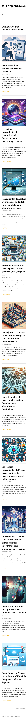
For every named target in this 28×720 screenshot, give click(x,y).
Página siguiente (21, 708)
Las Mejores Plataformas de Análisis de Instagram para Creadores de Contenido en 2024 (13, 337)
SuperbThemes (5, 718)
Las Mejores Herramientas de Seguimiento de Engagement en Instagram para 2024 (12, 135)
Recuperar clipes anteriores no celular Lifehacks (12, 68)
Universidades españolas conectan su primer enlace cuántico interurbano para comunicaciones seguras (13, 542)
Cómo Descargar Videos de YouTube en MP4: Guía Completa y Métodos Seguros (14, 678)
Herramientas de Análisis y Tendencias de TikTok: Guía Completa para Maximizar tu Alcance (14, 203)
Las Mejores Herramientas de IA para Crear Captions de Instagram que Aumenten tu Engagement (14, 473)
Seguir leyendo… (6, 91)
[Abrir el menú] (3, 15)
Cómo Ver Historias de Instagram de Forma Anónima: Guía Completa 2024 (14, 611)
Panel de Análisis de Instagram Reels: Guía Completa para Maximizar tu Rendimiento (12, 403)
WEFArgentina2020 (14, 6)
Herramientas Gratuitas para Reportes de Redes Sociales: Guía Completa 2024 (13, 270)
